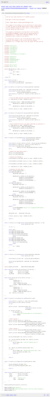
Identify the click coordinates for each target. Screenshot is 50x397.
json (48, 394)
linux (14, 6)
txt (44, 394)
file (28, 13)
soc (35, 8)
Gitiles (8, 395)
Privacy (11, 395)
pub (7, 6)
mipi (30, 6)
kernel (3, 6)
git (22, 6)
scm (10, 6)
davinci (39, 8)
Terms (15, 395)
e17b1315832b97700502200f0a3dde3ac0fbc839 (14, 8)
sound (31, 8)
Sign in (47, 2)
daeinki (26, 6)
